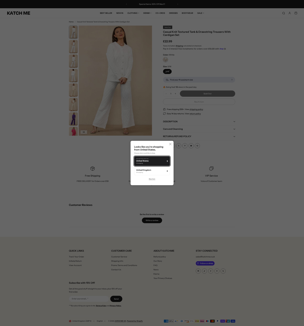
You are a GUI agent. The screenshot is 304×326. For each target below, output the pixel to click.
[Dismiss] (170, 144)
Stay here (152, 179)
